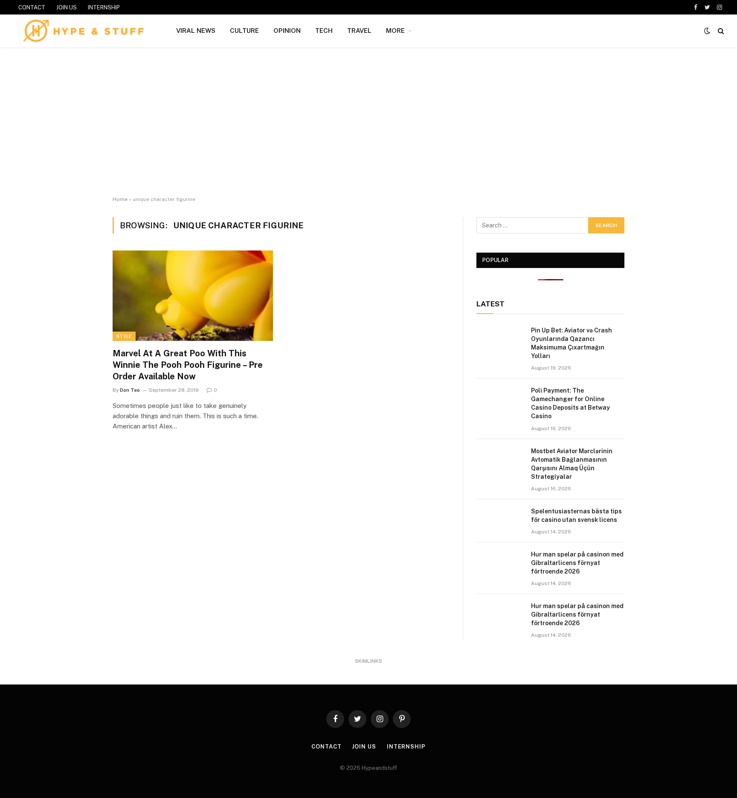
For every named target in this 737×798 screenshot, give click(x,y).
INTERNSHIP (104, 7)
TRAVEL (359, 30)
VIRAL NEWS (195, 30)
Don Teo (130, 390)
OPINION (287, 30)
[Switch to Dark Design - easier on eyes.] (707, 30)
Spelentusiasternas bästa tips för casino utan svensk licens (576, 515)
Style (124, 336)
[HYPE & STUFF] (83, 31)
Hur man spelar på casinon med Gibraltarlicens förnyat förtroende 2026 (577, 563)
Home (120, 199)
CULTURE (244, 30)
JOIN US (66, 7)
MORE (395, 30)
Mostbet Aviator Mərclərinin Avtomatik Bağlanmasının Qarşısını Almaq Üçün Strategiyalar (571, 464)
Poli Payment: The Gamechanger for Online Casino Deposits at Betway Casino (570, 403)
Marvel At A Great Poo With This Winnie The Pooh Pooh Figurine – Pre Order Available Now (188, 365)
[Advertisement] (368, 121)
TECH (324, 30)
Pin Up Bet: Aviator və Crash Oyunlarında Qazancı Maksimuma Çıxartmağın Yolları (571, 343)
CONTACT (31, 7)
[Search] (720, 31)
